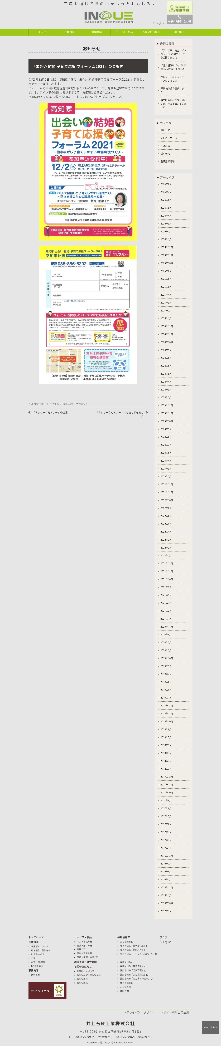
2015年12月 (167, 887)
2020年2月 (166, 650)
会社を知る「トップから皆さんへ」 (137, 954)
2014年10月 (167, 903)
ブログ (163, 937)
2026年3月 (166, 224)
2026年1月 (166, 239)
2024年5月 (166, 374)
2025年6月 (166, 279)
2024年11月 (167, 334)
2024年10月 (167, 342)
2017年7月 (166, 816)
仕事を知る (125, 983)
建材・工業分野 (84, 953)
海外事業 (35, 975)
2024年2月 (166, 397)
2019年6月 (166, 682)
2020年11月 (167, 627)
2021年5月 (166, 595)
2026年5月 (166, 208)
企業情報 (33, 942)
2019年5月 (166, 690)
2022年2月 (166, 548)
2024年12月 (167, 326)
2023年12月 (167, 405)
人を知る (124, 987)
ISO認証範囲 (37, 966)
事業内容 (33, 970)
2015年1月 (166, 895)
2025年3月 (166, 303)
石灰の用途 (82, 979)
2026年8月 (166, 184)
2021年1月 (166, 619)
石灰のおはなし (83, 966)
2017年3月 (166, 840)
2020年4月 (166, 634)
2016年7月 (166, 864)
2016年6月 (166, 872)
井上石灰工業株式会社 (63, 404)
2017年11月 (167, 785)
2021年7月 (166, 587)
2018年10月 (167, 721)
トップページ (36, 937)
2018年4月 (166, 753)
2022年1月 (166, 555)
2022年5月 (166, 524)
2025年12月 (167, 247)
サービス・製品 (83, 937)
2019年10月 (167, 658)
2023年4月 (166, 461)
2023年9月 (166, 429)
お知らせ (83, 404)
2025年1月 (166, 318)
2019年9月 (166, 666)
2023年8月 (166, 437)
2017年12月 (167, 777)
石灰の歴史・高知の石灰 (89, 975)
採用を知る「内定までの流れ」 (135, 978)
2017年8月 (166, 808)
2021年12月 (167, 563)
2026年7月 (166, 192)
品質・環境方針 (38, 962)
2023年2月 (166, 476)
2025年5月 (166, 287)
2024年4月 (166, 382)
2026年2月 (166, 232)
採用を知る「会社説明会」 (133, 975)
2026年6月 (166, 200)
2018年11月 (167, 713)
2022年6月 (166, 516)
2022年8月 (166, 508)
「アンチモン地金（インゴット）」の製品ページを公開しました (173, 54)
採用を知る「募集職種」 (132, 966)
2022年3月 (166, 540)
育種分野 (81, 949)
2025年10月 (167, 263)
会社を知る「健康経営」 (132, 950)
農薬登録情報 (168, 161)
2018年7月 (166, 737)
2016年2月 (166, 879)
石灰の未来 (82, 983)
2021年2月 (166, 611)
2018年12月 (167, 706)
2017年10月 (167, 792)
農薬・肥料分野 (84, 946)
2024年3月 (166, 390)
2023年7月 (166, 445)
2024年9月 (166, 350)
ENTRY (123, 991)
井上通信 (165, 146)
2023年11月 (167, 413)
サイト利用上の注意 (176, 1012)
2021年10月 (167, 579)
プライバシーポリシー (140, 1012)
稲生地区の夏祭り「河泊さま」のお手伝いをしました (173, 103)
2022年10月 (167, 500)
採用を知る (125, 962)
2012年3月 (166, 911)
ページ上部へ (210, 1027)
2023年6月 (166, 453)
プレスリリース (169, 138)
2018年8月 (166, 729)
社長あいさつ (37, 954)
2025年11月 (167, 255)
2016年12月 (167, 856)
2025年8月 (166, 271)
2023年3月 (166, 469)
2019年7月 (166, 674)
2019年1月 (166, 698)
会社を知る (125, 942)
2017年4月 (166, 832)
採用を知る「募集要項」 (132, 970)
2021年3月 (166, 603)
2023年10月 (167, 421)
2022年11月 (167, 492)
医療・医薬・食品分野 (88, 957)
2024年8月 (166, 358)
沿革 (33, 958)
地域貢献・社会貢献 (85, 962)
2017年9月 (166, 800)
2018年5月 (166, 745)
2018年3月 (166, 761)
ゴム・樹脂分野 (84, 942)
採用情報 (165, 154)
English (160, 23)
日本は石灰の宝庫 (85, 971)
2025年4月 (166, 295)
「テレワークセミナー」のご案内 (51, 412)
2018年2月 (166, 769)
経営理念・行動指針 (41, 950)
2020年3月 (166, 642)
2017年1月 (166, 848)
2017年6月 (166, 824)
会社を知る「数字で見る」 (133, 946)
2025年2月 (166, 311)
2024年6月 (166, 366)
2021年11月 (167, 571)
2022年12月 (167, 484)
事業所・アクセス (40, 946)
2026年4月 (166, 216)
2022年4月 (166, 532)
